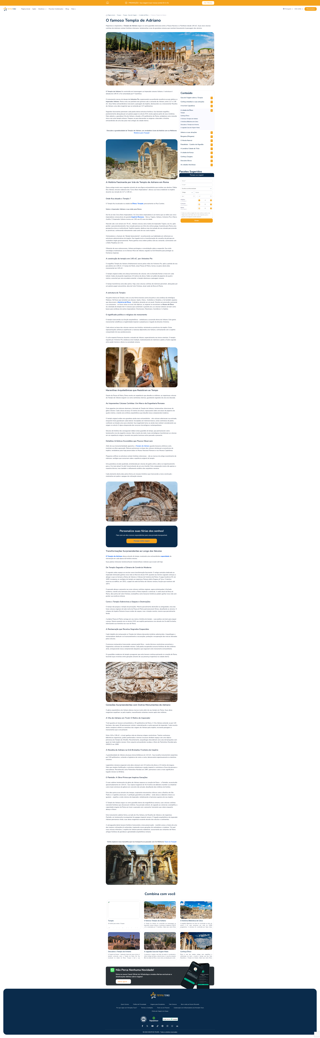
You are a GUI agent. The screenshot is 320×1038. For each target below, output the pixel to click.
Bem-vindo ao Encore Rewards (190, 1004)
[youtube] (152, 1026)
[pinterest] (162, 1026)
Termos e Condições (147, 1008)
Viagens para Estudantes (157, 1004)
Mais (72, 9)
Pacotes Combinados (56, 9)
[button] (288, 9)
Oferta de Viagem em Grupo (160, 1011)
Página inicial (25, 9)
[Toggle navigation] (18, 9)
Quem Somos (125, 1004)
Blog (67, 9)
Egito (34, 9)
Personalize (311, 9)
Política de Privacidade (139, 1004)
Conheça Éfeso (185, 116)
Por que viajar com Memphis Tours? (126, 1008)
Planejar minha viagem (142, 541)
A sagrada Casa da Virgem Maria (190, 128)
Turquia (183, 113)
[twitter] (147, 1026)
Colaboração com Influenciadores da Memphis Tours (189, 1008)
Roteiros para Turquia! (141, 133)
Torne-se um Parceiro (163, 1008)
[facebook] (142, 1026)
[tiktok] (157, 1026)
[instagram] (167, 1026)
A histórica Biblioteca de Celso (189, 122)
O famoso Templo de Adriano (189, 119)
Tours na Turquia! (170, 842)
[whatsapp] (172, 1026)
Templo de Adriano (142, 446)
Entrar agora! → (123, 982)
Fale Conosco (173, 1004)
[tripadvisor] (177, 1026)
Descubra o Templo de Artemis (190, 125)
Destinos (41, 9)
